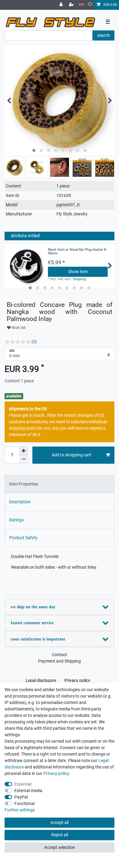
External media (28, 790)
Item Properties (23, 484)
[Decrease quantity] (23, 459)
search (103, 35)
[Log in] (61, 5)
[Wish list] (90, 5)
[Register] (72, 5)
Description (20, 501)
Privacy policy (77, 680)
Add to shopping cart (71, 454)
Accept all (59, 822)
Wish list (18, 328)
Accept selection (59, 847)
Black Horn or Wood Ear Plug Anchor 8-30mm (77, 251)
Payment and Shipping (59, 661)
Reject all (59, 834)
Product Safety (23, 537)
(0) (34, 341)
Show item (78, 271)
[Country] (81, 5)
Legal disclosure (41, 680)
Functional (24, 803)
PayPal (21, 797)
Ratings (16, 519)
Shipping (79, 279)
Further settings (20, 809)
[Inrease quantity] (23, 451)
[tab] (59, 484)
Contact (59, 654)
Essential (22, 784)
